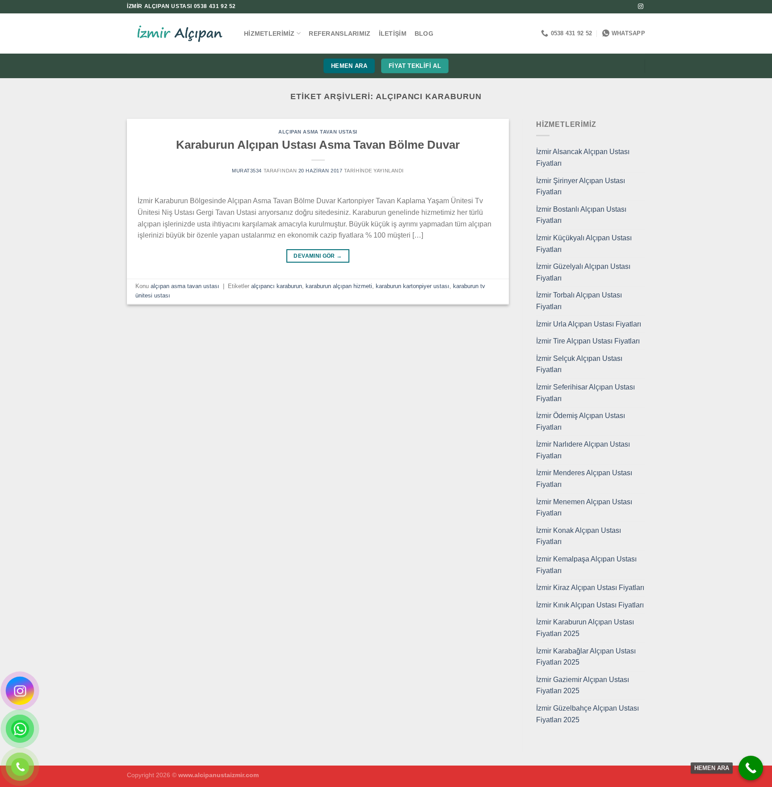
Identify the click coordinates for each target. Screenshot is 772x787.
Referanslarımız (339, 33)
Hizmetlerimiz (269, 33)
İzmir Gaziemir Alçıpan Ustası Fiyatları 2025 (582, 685)
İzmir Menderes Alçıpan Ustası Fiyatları (584, 478)
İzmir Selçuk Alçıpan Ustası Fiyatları (579, 364)
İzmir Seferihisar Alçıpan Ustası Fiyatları (585, 392)
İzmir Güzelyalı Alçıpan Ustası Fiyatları (583, 272)
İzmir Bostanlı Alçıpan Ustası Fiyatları (581, 215)
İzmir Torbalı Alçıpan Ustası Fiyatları (579, 300)
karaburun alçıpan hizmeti (339, 286)
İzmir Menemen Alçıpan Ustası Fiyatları (584, 507)
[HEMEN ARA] (750, 768)
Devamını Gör (318, 256)
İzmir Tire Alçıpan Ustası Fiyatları (588, 341)
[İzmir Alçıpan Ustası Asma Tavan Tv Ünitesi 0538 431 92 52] (179, 34)
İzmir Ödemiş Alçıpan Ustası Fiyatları (580, 421)
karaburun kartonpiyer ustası (412, 286)
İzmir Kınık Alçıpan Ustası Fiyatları (590, 605)
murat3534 (247, 170)
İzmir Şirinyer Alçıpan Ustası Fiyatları (580, 186)
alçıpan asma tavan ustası (317, 131)
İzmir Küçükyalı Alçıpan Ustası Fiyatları (584, 243)
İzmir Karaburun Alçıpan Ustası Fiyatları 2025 (585, 627)
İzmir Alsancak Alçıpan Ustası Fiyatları (582, 157)
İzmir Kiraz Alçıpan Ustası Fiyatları (590, 587)
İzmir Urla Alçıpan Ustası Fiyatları (588, 324)
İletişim (393, 33)
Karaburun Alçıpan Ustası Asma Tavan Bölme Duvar (318, 144)
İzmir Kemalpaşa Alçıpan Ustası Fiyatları (586, 564)
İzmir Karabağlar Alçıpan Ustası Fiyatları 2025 (586, 656)
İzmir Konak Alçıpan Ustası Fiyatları (578, 536)
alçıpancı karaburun (276, 286)
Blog (424, 33)
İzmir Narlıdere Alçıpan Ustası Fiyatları (583, 450)
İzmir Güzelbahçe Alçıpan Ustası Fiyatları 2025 (587, 714)
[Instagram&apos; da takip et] (640, 7)
